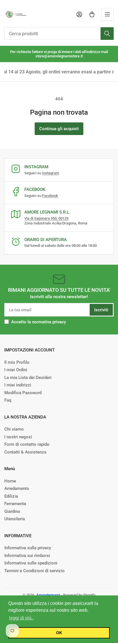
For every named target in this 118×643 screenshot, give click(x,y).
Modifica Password (23, 392)
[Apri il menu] (107, 14)
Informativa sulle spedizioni (30, 563)
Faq (7, 400)
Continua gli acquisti (59, 128)
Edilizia (11, 496)
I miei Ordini (15, 369)
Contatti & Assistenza (25, 452)
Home (10, 481)
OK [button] (59, 632)
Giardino (12, 511)
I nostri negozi (18, 436)
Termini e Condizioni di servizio (34, 570)
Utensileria (14, 518)
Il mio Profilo (17, 362)
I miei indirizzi (17, 385)
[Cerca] (107, 34)
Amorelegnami (48, 595)
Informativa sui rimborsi (27, 555)
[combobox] (59, 33)
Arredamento (16, 488)
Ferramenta (15, 503)
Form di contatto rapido (27, 444)
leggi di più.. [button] (21, 617)
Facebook (50, 196)
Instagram (50, 173)
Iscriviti (101, 309)
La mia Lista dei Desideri (28, 377)
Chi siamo (14, 429)
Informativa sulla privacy (27, 547)
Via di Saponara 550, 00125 (46, 218)
